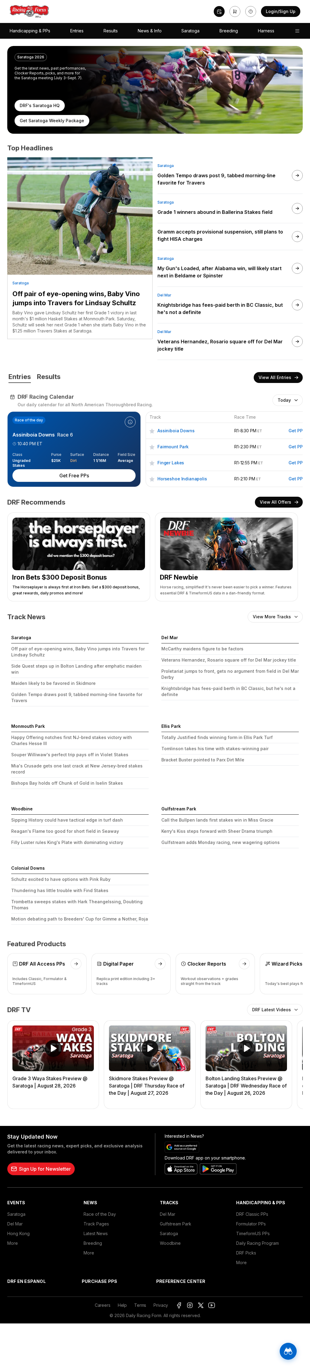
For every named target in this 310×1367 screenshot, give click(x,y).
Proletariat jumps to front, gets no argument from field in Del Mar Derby (230, 674)
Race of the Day (100, 1214)
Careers (102, 1305)
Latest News (96, 1233)
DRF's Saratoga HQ (40, 105)
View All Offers (275, 502)
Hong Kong (18, 1233)
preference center (180, 1281)
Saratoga (190, 30)
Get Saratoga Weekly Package (52, 120)
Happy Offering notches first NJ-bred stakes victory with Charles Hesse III (71, 740)
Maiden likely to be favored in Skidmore (53, 683)
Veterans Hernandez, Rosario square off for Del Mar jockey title (228, 659)
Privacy (160, 1305)
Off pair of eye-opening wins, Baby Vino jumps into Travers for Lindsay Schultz (76, 298)
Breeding (228, 30)
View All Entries (275, 377)
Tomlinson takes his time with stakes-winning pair (215, 748)
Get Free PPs (74, 476)
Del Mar (164, 295)
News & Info (150, 30)
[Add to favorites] (152, 430)
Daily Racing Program (257, 1243)
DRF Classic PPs (252, 1214)
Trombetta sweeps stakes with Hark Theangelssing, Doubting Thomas (77, 904)
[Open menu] (297, 31)
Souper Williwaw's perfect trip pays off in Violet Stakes (69, 754)
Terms (140, 1305)
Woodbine (170, 1243)
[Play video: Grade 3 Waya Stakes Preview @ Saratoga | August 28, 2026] (53, 1048)
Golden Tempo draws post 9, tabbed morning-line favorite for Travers (76, 697)
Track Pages (96, 1223)
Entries (77, 30)
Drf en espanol (26, 1281)
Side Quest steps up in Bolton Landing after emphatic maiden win (76, 669)
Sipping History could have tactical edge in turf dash (67, 819)
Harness (266, 30)
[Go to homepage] (29, 11)
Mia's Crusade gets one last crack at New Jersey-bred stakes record (77, 768)
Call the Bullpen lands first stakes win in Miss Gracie (217, 819)
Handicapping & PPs (30, 30)
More (12, 1243)
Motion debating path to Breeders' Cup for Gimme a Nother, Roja (79, 918)
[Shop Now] (234, 11)
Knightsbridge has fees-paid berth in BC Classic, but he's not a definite (228, 691)
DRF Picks (246, 1252)
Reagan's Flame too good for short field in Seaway (65, 831)
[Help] (250, 11)
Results (111, 30)
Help (122, 1305)
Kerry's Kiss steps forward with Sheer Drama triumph (216, 831)
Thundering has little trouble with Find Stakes (59, 890)
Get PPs (297, 430)
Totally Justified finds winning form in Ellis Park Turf (217, 737)
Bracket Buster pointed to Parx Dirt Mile (202, 759)
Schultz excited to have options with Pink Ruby (60, 879)
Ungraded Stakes (21, 460)
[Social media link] (179, 1305)
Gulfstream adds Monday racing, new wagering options (220, 842)
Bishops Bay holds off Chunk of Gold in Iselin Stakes (67, 783)
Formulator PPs (251, 1223)
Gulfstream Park (175, 1223)
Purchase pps (99, 1281)
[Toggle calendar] (219, 11)
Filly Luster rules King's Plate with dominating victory (67, 842)
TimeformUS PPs (253, 1233)
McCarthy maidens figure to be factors (202, 648)
